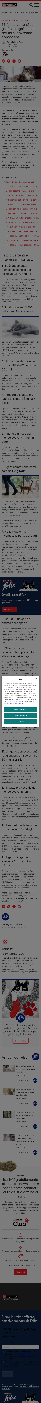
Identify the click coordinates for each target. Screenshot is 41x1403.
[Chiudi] (36, 678)
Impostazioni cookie (20, 709)
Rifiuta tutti (20, 721)
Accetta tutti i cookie (20, 715)
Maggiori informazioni (17, 703)
